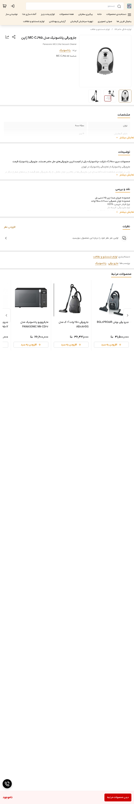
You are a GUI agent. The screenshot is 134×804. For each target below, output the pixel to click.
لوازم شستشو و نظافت (100, 29)
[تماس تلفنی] (7, 783)
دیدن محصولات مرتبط (118, 797)
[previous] (128, 315)
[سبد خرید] (5, 6)
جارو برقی (113, 263)
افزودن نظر (10, 227)
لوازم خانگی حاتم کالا (123, 29)
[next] (6, 315)
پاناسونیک (65, 50)
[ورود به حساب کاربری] (13, 6)
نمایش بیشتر (127, 137)
